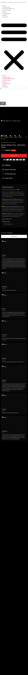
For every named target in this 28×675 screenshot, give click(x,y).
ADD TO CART (14, 155)
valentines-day (6, 7)
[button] (14, 46)
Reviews (5, 15)
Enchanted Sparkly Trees (9, 8)
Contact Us (5, 17)
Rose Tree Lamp (7, 10)
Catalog (4, 12)
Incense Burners (7, 13)
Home (4, 5)
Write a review (14, 236)
